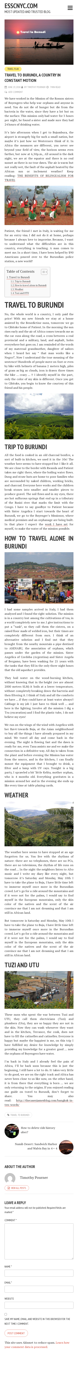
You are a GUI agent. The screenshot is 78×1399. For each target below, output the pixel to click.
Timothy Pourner (36, 87)
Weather (19, 289)
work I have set (56, 524)
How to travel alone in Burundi (30, 285)
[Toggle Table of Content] (42, 272)
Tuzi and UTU (22, 293)
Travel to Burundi (19, 277)
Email (8, 1282)
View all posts (18, 1188)
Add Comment (15, 92)
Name (8, 1266)
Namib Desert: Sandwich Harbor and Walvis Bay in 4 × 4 (36, 1146)
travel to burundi (19, 1115)
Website (9, 1298)
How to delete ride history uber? (38, 1130)
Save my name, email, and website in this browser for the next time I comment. (37, 1321)
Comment (11, 1220)
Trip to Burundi (22, 281)
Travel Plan (13, 69)
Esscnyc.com (21, 5)
